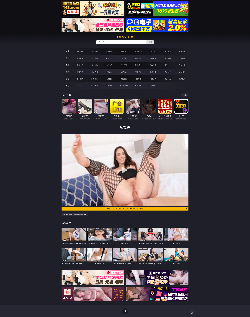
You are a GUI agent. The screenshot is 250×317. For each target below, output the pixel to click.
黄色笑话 (167, 79)
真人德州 (94, 51)
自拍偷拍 (94, 58)
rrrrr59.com (125, 37)
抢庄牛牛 (182, 51)
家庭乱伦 (94, 79)
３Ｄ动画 (124, 58)
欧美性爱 (124, 65)
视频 (68, 58)
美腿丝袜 (138, 72)
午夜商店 (94, 86)
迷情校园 (138, 79)
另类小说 (153, 79)
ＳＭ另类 (182, 58)
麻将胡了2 (138, 51)
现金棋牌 (167, 51)
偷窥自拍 (80, 72)
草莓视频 (109, 86)
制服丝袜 (138, 65)
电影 (68, 65)
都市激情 (80, 79)
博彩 (68, 51)
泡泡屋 (153, 86)
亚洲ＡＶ (80, 58)
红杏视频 (138, 86)
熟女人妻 (138, 58)
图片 (68, 72)
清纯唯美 (153, 72)
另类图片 (182, 72)
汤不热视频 (124, 86)
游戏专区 (124, 51)
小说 (68, 78)
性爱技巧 (182, 79)
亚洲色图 (94, 72)
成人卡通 (109, 65)
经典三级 (153, 65)
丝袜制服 (153, 58)
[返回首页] (191, 312)
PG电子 (80, 51)
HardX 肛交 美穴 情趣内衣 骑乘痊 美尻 (75, 214)
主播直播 (167, 58)
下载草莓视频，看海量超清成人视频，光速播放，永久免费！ (125, 208)
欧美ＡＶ (109, 58)
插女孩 (80, 86)
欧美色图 (109, 72)
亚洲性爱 (80, 65)
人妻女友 (109, 79)
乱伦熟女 (167, 65)
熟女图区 (167, 72)
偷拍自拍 (94, 65)
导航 (68, 85)
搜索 (150, 42)
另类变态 (182, 65)
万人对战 (109, 51)
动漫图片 (124, 72)
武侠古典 (124, 79)
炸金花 (153, 51)
